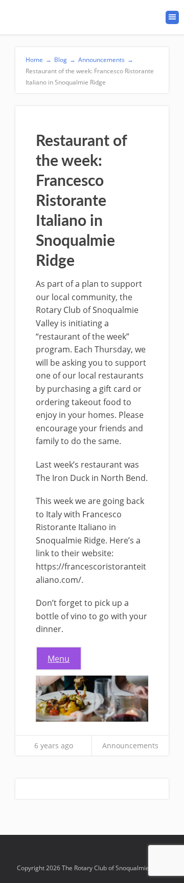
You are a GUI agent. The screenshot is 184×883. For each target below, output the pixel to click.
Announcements (130, 745)
